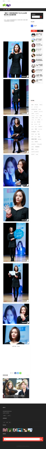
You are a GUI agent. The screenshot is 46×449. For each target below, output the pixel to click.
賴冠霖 (40, 109)
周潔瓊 (39, 119)
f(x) (39, 134)
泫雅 (32, 122)
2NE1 (32, 146)
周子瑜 (37, 117)
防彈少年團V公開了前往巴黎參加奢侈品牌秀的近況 (39, 60)
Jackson (37, 115)
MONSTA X (35, 124)
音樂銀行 (32, 113)
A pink (37, 154)
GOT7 (35, 136)
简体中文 (9, 415)
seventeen (32, 115)
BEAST (32, 154)
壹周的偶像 (35, 111)
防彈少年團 (33, 139)
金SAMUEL (37, 113)
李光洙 (36, 104)
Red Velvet (39, 139)
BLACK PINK (41, 111)
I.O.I (32, 111)
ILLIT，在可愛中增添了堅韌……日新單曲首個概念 (39, 65)
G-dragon (33, 131)
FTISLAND (39, 144)
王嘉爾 (41, 115)
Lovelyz (32, 119)
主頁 (4, 9)
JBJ (35, 119)
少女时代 (40, 126)
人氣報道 (40, 30)
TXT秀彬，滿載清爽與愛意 (39, 80)
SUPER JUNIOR (35, 151)
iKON (32, 134)
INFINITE (33, 144)
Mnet (35, 122)
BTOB (36, 141)
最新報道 (34, 30)
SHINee (39, 136)
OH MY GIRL (40, 129)
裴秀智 (32, 129)
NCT (32, 106)
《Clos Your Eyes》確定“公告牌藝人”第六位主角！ (39, 40)
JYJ (41, 119)
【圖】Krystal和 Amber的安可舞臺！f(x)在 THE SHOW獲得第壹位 (14, 395)
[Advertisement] (30, 4)
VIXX (36, 129)
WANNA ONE (34, 109)
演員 (36, 126)
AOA (38, 131)
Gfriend (32, 126)
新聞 (6, 9)
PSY (32, 136)
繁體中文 (4, 415)
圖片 (9, 9)
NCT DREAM (36, 106)
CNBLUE (36, 149)
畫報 (32, 124)
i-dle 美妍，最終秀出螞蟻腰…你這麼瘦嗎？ (39, 76)
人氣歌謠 (32, 117)
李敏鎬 (32, 141)
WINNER (37, 146)
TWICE (40, 104)
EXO (32, 104)
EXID (32, 149)
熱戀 (36, 134)
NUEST (40, 117)
